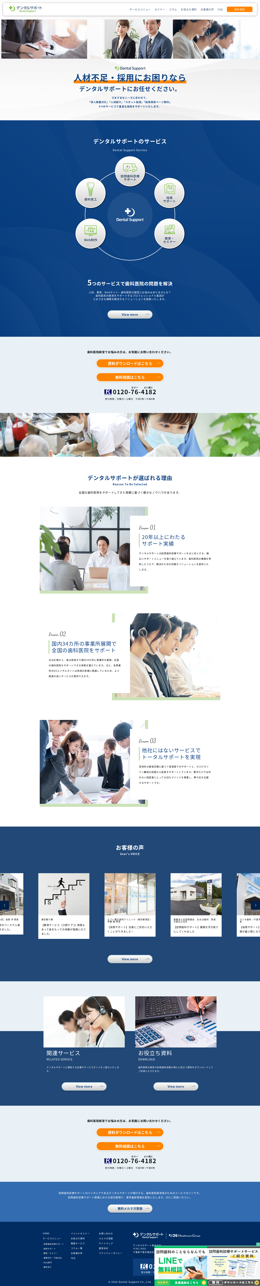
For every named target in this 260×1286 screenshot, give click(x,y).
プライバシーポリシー (110, 1253)
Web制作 (48, 1262)
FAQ (220, 9)
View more (130, 314)
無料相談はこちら (130, 377)
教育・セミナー (51, 1253)
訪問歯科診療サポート (54, 1244)
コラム (173, 9)
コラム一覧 (77, 1248)
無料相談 (239, 9)
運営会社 (103, 1248)
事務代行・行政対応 (53, 1258)
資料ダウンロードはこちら (130, 363)
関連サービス (78, 1243)
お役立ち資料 (189, 9)
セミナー (160, 9)
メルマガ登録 (106, 1238)
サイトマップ (106, 1243)
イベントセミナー (80, 1233)
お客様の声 (207, 9)
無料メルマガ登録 (130, 1208)
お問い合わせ (106, 1233)
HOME (46, 1233)
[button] (4, 905)
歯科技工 (48, 1267)
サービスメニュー (140, 9)
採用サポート (50, 1248)
